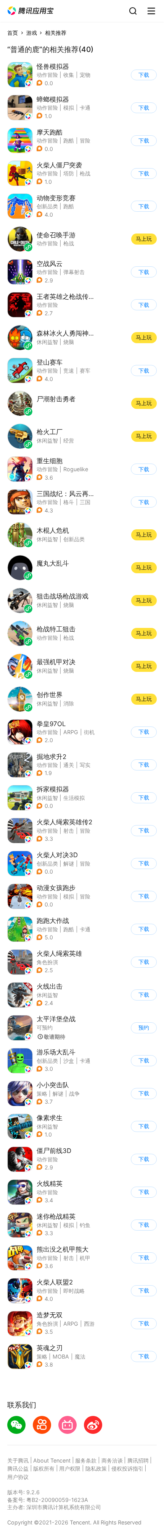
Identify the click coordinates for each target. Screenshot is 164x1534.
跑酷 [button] (68, 140)
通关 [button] (68, 765)
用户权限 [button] (69, 1468)
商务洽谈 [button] (112, 1460)
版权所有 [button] (44, 1468)
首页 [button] (12, 32)
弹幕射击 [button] (74, 272)
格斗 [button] (68, 502)
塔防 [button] (68, 173)
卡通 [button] (85, 107)
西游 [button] (89, 1323)
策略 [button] (42, 1093)
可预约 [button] (45, 1027)
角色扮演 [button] (47, 962)
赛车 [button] (85, 370)
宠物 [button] (85, 74)
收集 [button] (68, 74)
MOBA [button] (61, 1356)
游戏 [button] (31, 32)
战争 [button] (74, 1093)
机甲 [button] (85, 1258)
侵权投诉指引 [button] (127, 1468)
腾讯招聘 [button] (138, 1460)
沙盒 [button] (68, 1060)
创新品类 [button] (47, 206)
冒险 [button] (85, 140)
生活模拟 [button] (74, 798)
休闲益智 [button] (47, 798)
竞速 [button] (68, 370)
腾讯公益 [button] (18, 1468)
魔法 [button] (80, 1356)
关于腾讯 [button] (18, 1460)
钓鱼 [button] (85, 1225)
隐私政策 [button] (96, 1468)
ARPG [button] (70, 732)
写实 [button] (85, 765)
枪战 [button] (85, 173)
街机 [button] (89, 732)
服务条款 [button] (85, 1460)
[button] (30, 10)
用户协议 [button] (18, 1477)
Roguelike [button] (75, 469)
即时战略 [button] (74, 1291)
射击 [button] (68, 830)
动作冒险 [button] (47, 74)
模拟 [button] (68, 107)
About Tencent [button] (52, 1460)
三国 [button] (85, 502)
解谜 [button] (68, 863)
